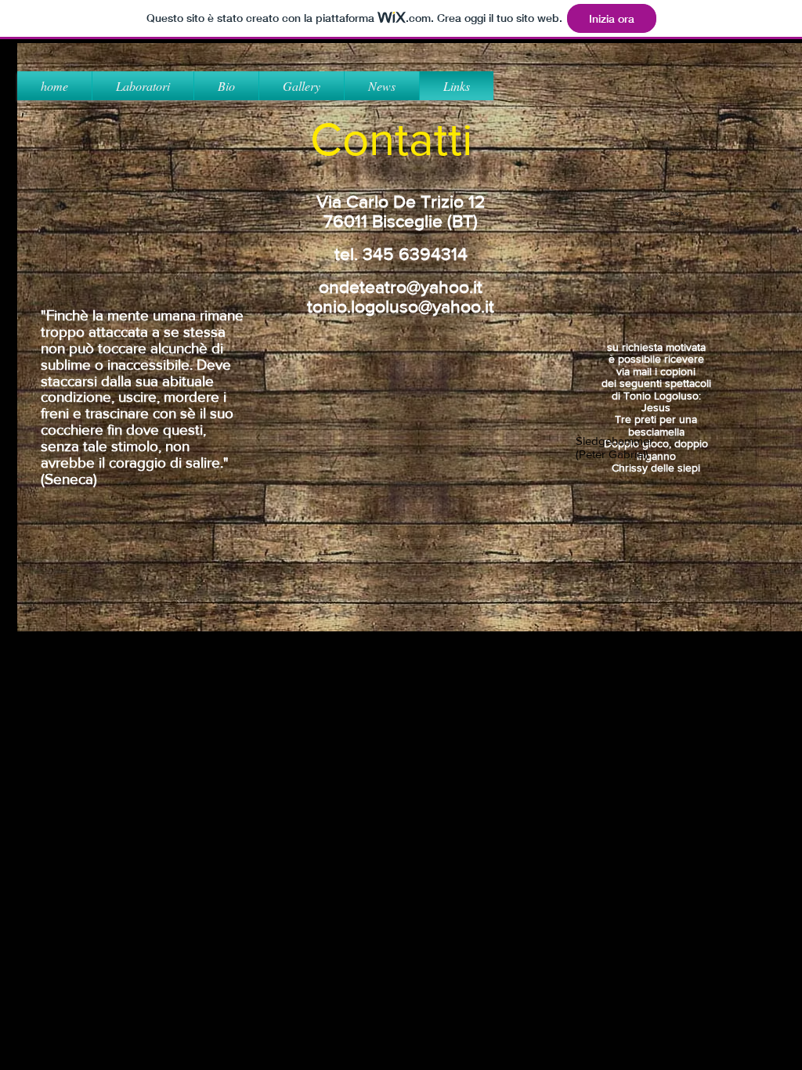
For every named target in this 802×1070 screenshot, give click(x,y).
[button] (301, 85)
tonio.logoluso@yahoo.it (400, 306)
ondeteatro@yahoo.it (400, 286)
